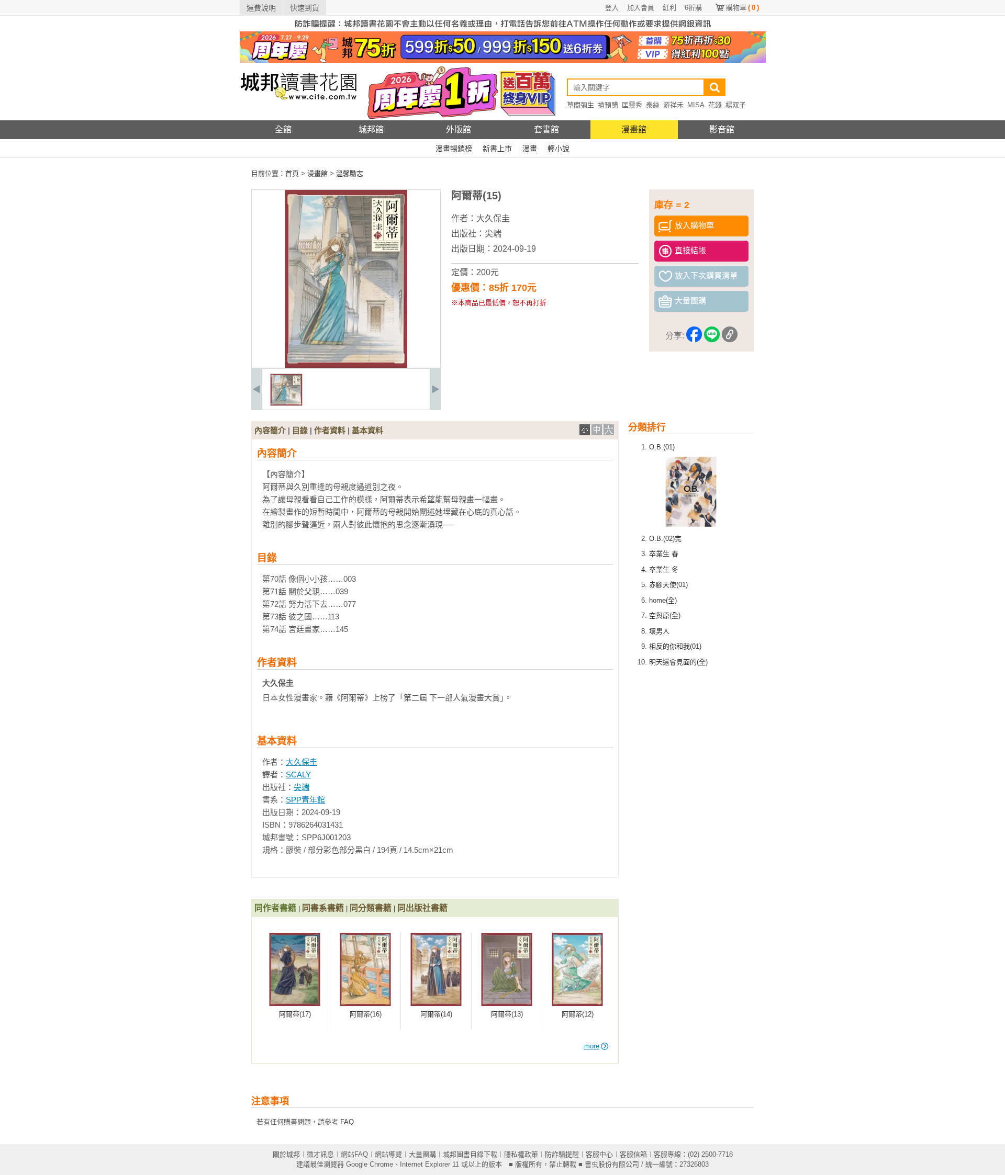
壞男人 (659, 631)
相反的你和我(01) (675, 646)
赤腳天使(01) (668, 585)
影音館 (721, 129)
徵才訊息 (320, 1154)
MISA (696, 104)
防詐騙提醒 (562, 1154)
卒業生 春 (663, 554)
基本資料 (367, 430)
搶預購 (608, 104)
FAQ (347, 1122)
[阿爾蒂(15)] (286, 404)
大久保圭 (493, 218)
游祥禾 (673, 104)
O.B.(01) (662, 447)
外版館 (458, 129)
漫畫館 (633, 129)
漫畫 (529, 148)
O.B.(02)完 (665, 539)
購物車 (742, 8)
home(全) (663, 600)
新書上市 (497, 148)
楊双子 (735, 104)
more (591, 1046)
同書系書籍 (323, 907)
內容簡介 (270, 430)
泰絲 (653, 104)
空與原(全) (664, 615)
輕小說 (559, 148)
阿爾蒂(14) (436, 1014)
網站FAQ (354, 1154)
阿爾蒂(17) (295, 1014)
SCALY (298, 774)
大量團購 (422, 1154)
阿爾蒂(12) (578, 1014)
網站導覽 (388, 1154)
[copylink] (730, 336)
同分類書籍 (371, 907)
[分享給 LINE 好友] (712, 336)
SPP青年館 (305, 799)
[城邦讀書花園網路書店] (299, 118)
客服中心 (599, 1154)
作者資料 (329, 430)
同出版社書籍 (422, 907)
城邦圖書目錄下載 (470, 1154)
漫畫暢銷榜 (454, 148)
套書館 (546, 129)
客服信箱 (633, 1154)
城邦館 (371, 129)
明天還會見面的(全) (678, 662)
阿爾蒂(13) (507, 1014)
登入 (612, 8)
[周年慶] (503, 60)
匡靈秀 (632, 104)
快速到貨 (304, 8)
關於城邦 (286, 1154)
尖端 (493, 233)
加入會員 (640, 8)
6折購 (693, 8)
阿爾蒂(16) (366, 1014)
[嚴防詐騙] (503, 29)
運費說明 (261, 8)
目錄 (300, 430)
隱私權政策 (521, 1154)
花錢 (715, 104)
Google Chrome (369, 1164)
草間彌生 (580, 104)
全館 (283, 129)
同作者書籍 (275, 907)
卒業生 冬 (663, 569)
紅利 (669, 8)
